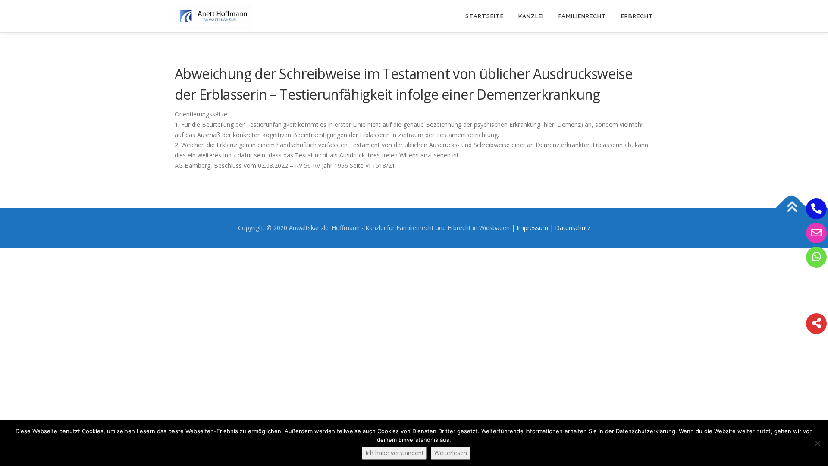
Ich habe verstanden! (394, 453)
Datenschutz (572, 228)
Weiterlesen (450, 453)
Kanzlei (531, 16)
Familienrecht (582, 16)
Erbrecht (637, 16)
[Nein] (817, 443)
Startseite (484, 16)
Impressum (532, 228)
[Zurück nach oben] (791, 207)
